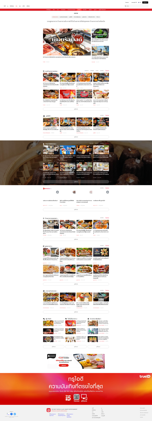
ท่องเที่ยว (85, 9)
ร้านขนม (96, 143)
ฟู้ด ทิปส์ (93, 44)
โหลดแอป (127, 2)
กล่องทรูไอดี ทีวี (134, 2)
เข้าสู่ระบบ (145, 2)
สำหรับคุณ (48, 9)
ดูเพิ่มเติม (76, 109)
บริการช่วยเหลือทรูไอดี (96, 417)
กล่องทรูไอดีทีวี (95, 415)
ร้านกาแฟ (93, 62)
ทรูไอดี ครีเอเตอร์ (102, 9)
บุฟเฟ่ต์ (70, 17)
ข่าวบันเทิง (63, 9)
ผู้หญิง (90, 9)
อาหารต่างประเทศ (46, 307)
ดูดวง (95, 9)
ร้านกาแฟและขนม (77, 17)
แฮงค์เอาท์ (86, 70)
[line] (8, 414)
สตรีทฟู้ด (92, 70)
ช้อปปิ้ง (93, 414)
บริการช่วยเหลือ (142, 415)
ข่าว (58, 9)
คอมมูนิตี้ (103, 415)
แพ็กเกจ (102, 414)
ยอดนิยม (102, 70)
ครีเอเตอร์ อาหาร (91, 17)
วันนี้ (5, 6)
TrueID (7, 2)
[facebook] (11, 414)
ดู (7, 6)
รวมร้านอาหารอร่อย (63, 17)
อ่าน (16, 6)
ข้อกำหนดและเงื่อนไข (143, 410)
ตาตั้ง (24, 6)
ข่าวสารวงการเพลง (71, 9)
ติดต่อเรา (141, 417)
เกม (20, 6)
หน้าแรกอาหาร (55, 17)
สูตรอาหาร (84, 17)
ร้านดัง (44, 62)
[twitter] (15, 414)
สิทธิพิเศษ (12, 6)
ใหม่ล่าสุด (107, 70)
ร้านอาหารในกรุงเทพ (46, 133)
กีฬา (54, 9)
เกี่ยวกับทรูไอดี (142, 408)
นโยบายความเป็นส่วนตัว (144, 412)
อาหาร (79, 9)
